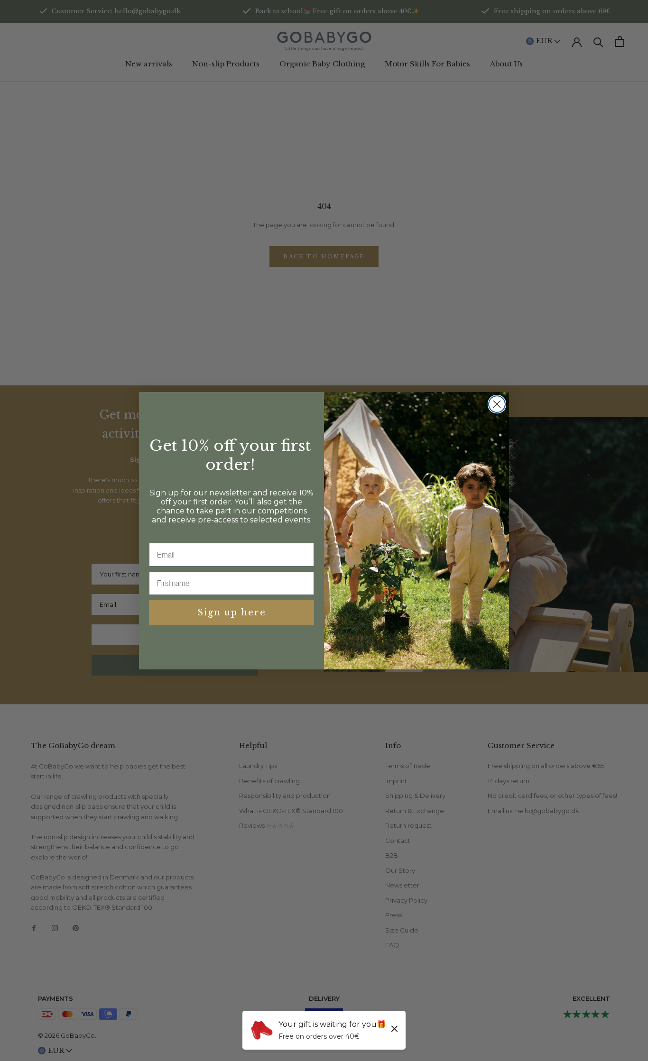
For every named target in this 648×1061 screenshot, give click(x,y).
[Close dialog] (497, 404)
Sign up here (231, 612)
